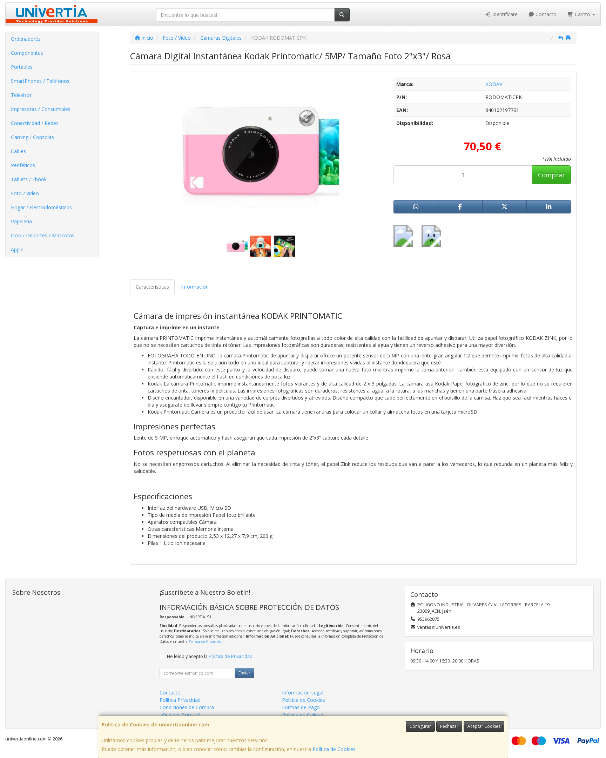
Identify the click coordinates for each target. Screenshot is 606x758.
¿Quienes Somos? (180, 714)
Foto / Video (25, 193)
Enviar (244, 673)
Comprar (551, 175)
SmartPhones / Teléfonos (40, 81)
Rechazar (449, 726)
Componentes (27, 53)
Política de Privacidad (206, 641)
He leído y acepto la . (210, 656)
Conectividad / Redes (35, 123)
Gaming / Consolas (32, 137)
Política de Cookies (334, 749)
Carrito (582, 14)
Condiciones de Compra (187, 707)
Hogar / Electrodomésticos (41, 207)
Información (195, 286)
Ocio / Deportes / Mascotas (42, 235)
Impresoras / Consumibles (40, 109)
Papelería (21, 221)
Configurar (420, 726)
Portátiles (22, 67)
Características (152, 286)
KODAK (494, 84)
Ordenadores (26, 38)
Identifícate (504, 14)
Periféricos (23, 165)
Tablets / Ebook (29, 179)
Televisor (21, 95)
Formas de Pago (301, 707)
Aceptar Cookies (483, 726)
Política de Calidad (302, 714)
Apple (17, 249)
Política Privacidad (180, 700)
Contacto (545, 14)
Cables (18, 151)
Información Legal (302, 692)
